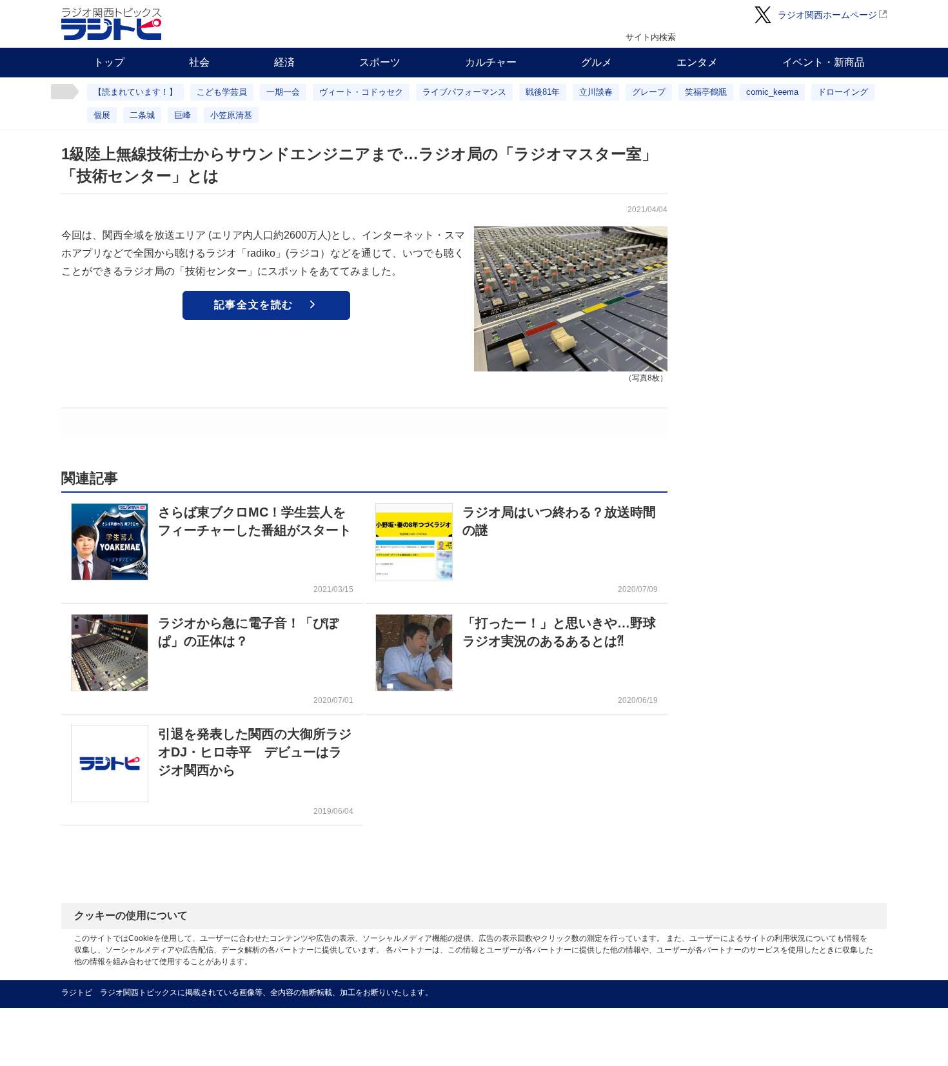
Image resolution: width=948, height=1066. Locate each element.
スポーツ (379, 62)
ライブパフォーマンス (464, 92)
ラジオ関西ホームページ (827, 14)
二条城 (142, 115)
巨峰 (182, 115)
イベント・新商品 (823, 62)
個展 (102, 115)
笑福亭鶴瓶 (706, 92)
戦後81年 (543, 92)
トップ (109, 62)
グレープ (649, 92)
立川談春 (596, 92)
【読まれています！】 (135, 92)
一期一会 (283, 92)
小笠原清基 (231, 115)
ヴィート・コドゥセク (361, 92)
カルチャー (491, 62)
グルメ (596, 62)
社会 (199, 62)
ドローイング (843, 92)
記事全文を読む (253, 304)
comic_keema (772, 92)
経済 (284, 62)
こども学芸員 (222, 92)
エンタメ (697, 62)
